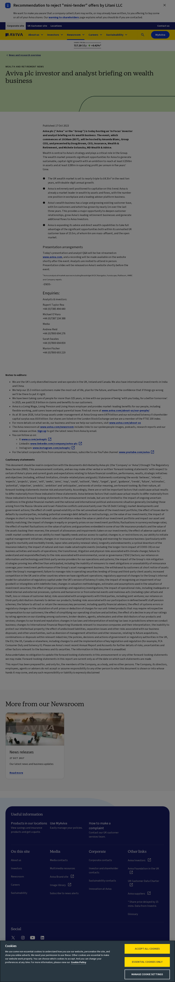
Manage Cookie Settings (147, 974)
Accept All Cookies (147, 949)
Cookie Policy (78, 962)
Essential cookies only (147, 962)
